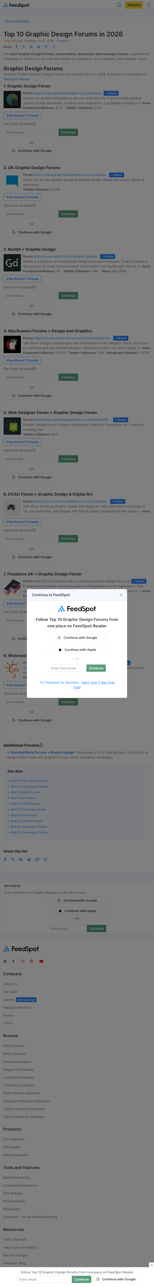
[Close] (121, 595)
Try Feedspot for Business (59, 682)
